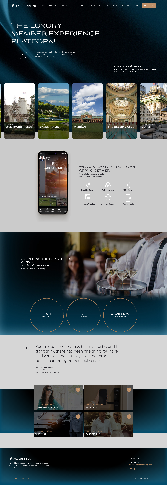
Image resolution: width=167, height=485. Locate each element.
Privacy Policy (25, 478)
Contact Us (149, 6)
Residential (52, 6)
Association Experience (108, 6)
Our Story (125, 6)
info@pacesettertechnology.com (140, 465)
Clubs (42, 6)
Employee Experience (87, 6)
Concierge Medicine (68, 6)
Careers (136, 6)
